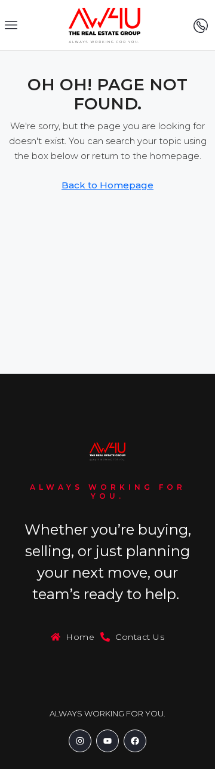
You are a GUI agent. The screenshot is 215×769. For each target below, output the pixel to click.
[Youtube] (107, 741)
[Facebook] (135, 741)
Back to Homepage (107, 185)
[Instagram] (80, 741)
